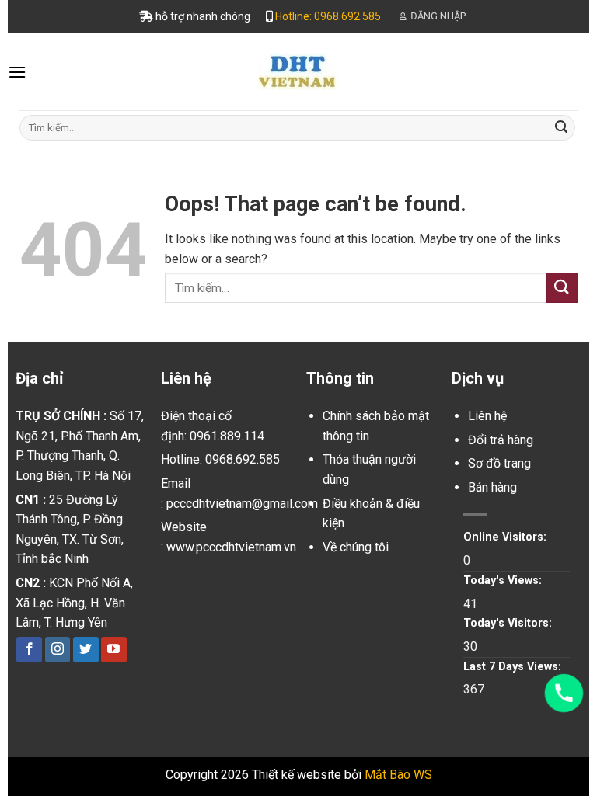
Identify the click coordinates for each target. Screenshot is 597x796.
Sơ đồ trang (499, 463)
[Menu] (17, 72)
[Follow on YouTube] (114, 650)
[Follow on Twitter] (86, 650)
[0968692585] (563, 693)
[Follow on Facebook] (29, 650)
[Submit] (561, 127)
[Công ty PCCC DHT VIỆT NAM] (298, 71)
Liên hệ (487, 415)
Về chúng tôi (356, 547)
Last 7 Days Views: (513, 666)
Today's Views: (504, 580)
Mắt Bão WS (398, 774)
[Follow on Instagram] (58, 650)
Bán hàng (492, 487)
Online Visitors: (506, 537)
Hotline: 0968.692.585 (328, 16)
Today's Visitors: (509, 623)
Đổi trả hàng (500, 440)
